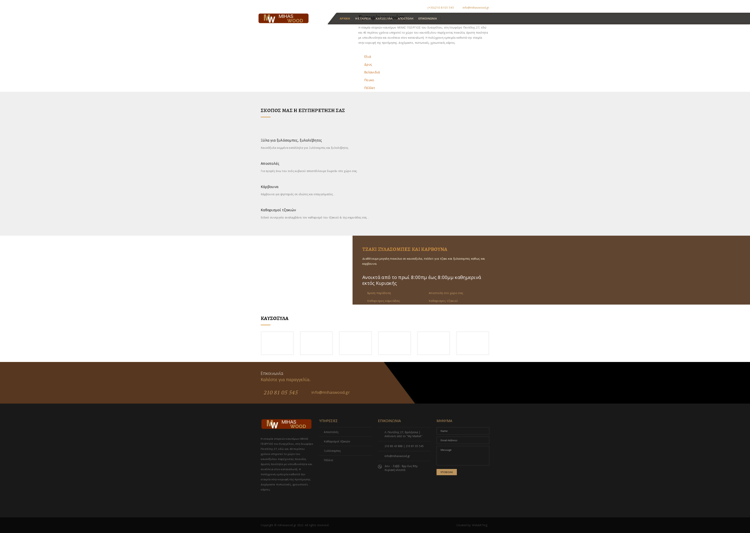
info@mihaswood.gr (475, 7)
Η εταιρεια (363, 18)
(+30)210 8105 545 (441, 7)
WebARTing (479, 525)
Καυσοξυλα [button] (384, 18)
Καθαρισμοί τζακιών (337, 441)
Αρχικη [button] (345, 18)
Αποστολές (331, 432)
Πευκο (369, 80)
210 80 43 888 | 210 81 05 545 (404, 446)
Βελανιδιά (372, 72)
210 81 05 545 (281, 392)
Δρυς (368, 64)
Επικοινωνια (427, 18)
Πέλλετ (369, 88)
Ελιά (367, 56)
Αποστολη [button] (405, 18)
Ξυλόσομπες (332, 451)
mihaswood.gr (287, 525)
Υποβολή (446, 472)
